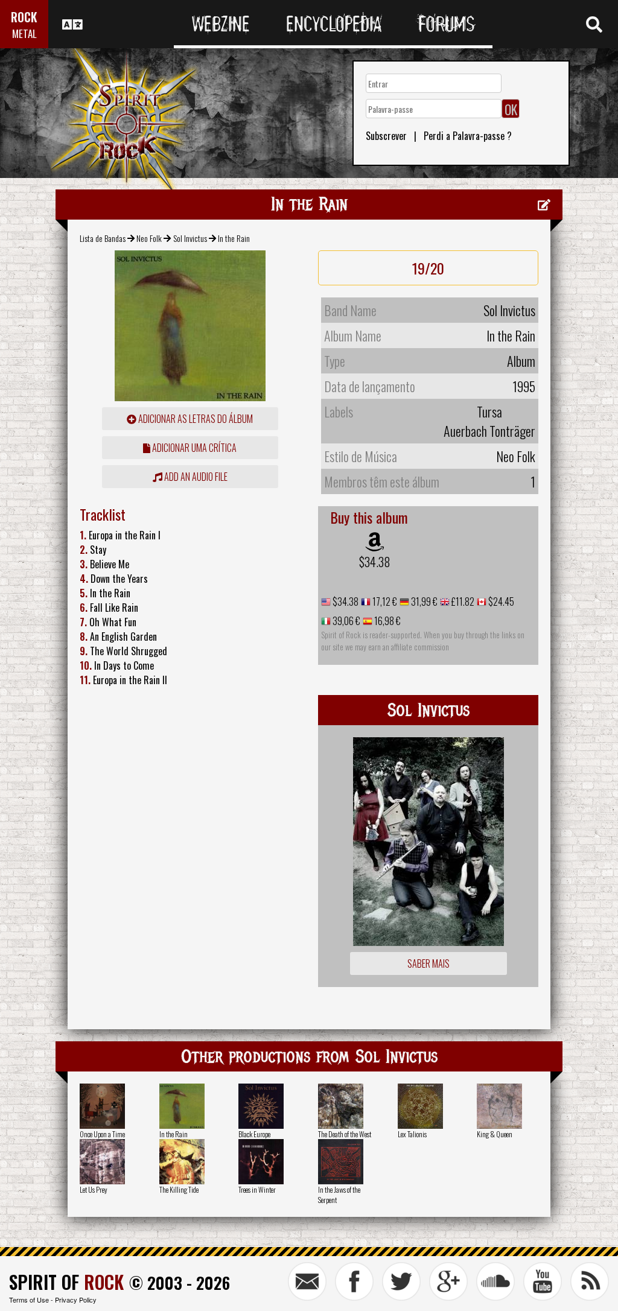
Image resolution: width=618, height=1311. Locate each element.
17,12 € (384, 601)
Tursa (489, 411)
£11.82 (462, 601)
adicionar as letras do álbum (194, 418)
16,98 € (386, 621)
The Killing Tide (179, 1189)
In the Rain (173, 1134)
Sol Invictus (190, 238)
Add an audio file (195, 476)
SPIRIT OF (66, 1281)
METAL (24, 33)
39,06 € (345, 621)
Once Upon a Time (102, 1134)
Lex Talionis (412, 1134)
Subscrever (386, 136)
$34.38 (374, 562)
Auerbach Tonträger (489, 430)
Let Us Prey (93, 1189)
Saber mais (428, 963)
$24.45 (500, 601)
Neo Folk (149, 238)
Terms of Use (29, 1299)
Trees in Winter (257, 1189)
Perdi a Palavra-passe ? (468, 136)
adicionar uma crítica (193, 447)
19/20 (428, 268)
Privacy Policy (76, 1299)
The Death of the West (344, 1134)
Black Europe (254, 1134)
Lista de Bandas (103, 238)
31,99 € (423, 601)
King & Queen (494, 1134)
